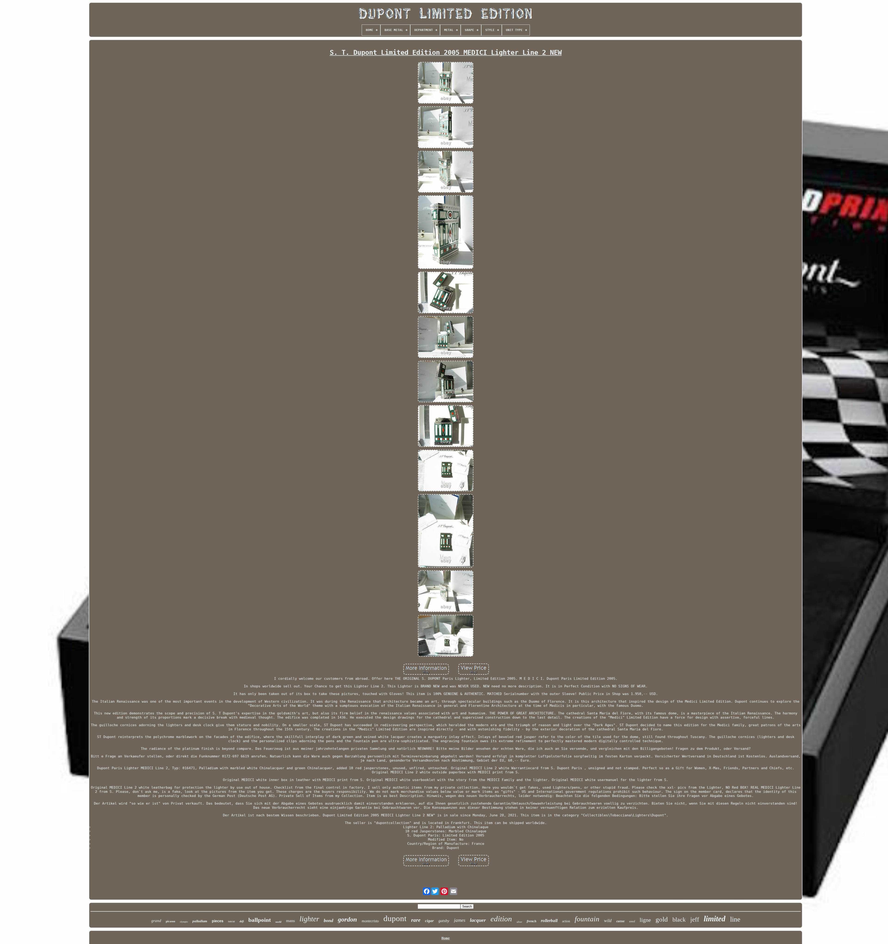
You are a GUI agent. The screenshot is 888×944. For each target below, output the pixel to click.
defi (242, 921)
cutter (620, 921)
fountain (587, 919)
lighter (309, 919)
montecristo (370, 921)
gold (662, 919)
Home (445, 938)
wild (608, 920)
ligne (645, 920)
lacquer (478, 920)
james (459, 920)
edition (501, 919)
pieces (217, 921)
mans (290, 920)
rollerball (549, 920)
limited (714, 918)
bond (328, 920)
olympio (184, 921)
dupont (395, 918)
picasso (170, 921)
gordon (347, 919)
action (566, 921)
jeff (694, 919)
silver (519, 921)
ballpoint (259, 920)
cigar (429, 921)
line (735, 919)
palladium (199, 921)
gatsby (443, 920)
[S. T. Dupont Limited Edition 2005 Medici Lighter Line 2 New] (445, 83)
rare (415, 920)
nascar (231, 921)
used (632, 921)
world (278, 921)
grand (156, 921)
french (531, 921)
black (679, 919)
